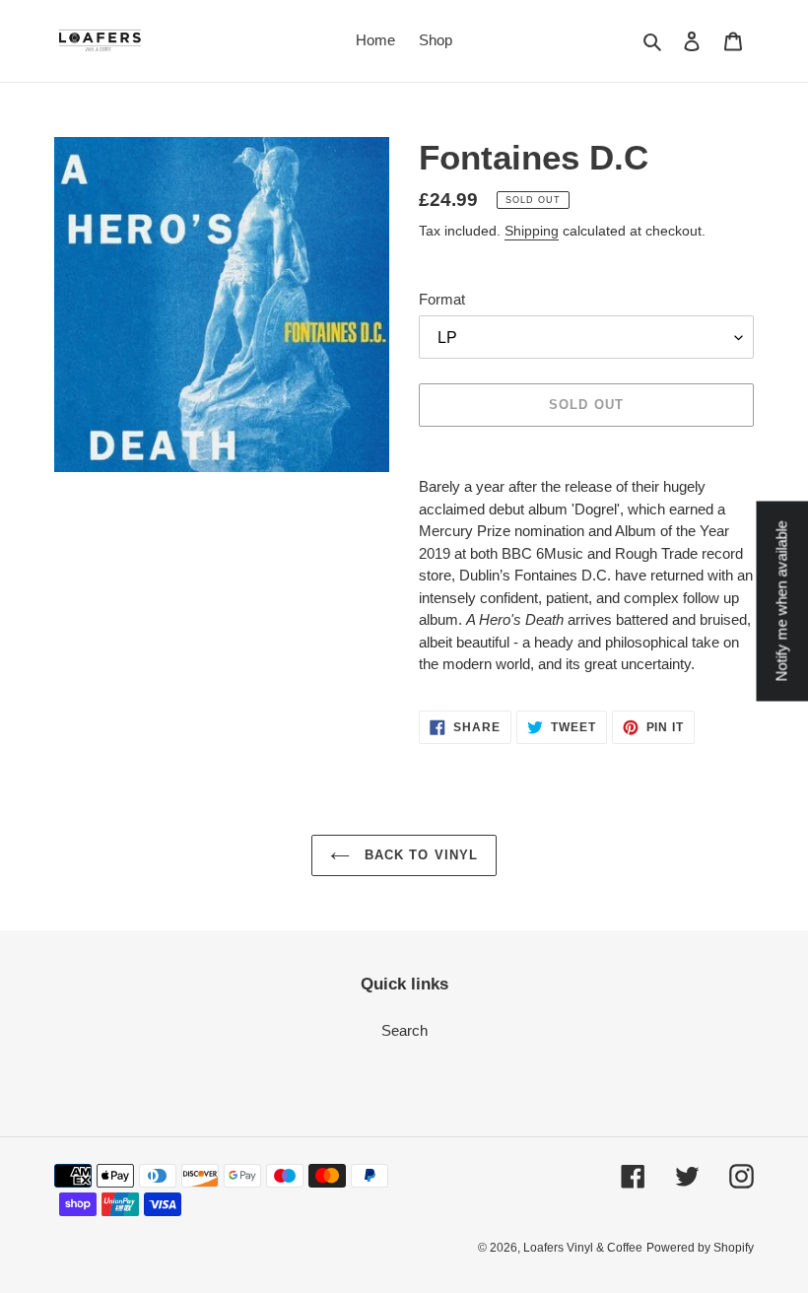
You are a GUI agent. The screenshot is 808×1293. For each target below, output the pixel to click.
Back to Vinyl (419, 855)
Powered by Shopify (700, 1248)
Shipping (532, 230)
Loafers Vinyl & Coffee (582, 1248)
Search (404, 1030)
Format (442, 299)
